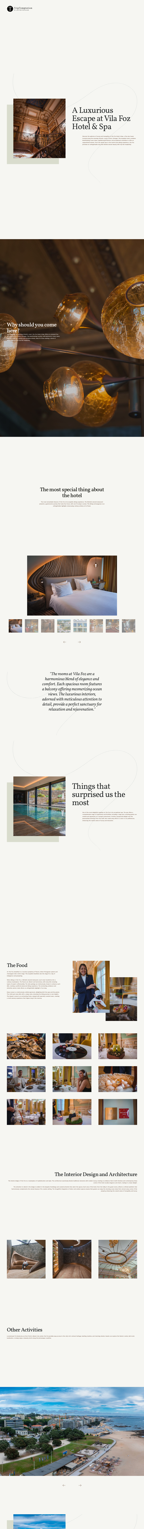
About (134, 8)
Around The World (122, 8)
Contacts (137, 8)
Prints (128, 8)
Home (119, 8)
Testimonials (131, 8)
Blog (125, 8)
